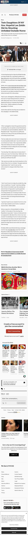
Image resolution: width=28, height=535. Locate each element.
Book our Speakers (5, 488)
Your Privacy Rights (19, 479)
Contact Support (18, 474)
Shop (2, 476)
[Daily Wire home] (14, 15)
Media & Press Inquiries (20, 483)
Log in (22, 336)
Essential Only (14, 528)
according (3, 106)
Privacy (3, 492)
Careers (16, 472)
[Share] (25, 43)
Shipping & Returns (19, 485)
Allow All (14, 532)
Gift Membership (18, 476)
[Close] (26, 513)
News (2, 472)
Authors (3, 485)
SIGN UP (24, 14)
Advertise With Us (5, 483)
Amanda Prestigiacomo (6, 37)
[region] (14, 523)
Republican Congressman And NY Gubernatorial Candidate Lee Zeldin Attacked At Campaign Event (13, 253)
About (2, 481)
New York (3, 78)
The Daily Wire (11, 229)
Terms (2, 490)
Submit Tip (14, 454)
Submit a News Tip (19, 490)
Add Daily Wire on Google (15, 69)
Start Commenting (14, 331)
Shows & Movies (5, 474)
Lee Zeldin (23, 78)
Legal (16, 481)
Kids (2, 478)
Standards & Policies (19, 488)
